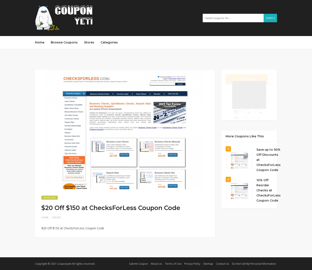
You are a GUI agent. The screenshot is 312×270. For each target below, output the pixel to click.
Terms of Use (173, 263)
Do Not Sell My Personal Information (254, 263)
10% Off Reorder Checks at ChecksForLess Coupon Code (268, 190)
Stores (89, 42)
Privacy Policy (192, 263)
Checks (56, 217)
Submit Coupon (138, 263)
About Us (156, 263)
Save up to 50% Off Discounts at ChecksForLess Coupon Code (268, 160)
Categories (109, 42)
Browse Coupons (64, 42)
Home (39, 42)
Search (270, 18)
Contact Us (222, 263)
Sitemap (208, 263)
